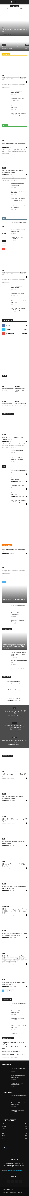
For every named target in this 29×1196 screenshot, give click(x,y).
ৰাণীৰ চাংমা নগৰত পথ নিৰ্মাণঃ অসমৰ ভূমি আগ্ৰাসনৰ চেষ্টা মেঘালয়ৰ (12, 171)
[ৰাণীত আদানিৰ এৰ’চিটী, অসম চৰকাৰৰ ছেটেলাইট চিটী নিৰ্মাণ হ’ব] (5, 100)
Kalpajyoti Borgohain (7, 1051)
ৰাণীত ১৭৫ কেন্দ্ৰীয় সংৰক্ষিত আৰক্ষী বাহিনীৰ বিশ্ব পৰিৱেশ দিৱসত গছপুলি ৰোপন (14, 865)
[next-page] (5, 121)
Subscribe (24, 333)
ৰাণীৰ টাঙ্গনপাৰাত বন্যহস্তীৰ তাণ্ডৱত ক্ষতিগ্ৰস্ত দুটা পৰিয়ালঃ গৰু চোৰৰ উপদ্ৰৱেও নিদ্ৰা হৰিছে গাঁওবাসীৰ (14, 645)
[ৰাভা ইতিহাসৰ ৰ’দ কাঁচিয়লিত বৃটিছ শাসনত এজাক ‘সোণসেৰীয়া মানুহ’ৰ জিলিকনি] (5, 459)
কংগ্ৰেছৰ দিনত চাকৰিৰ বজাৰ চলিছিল (17, 668)
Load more (14, 1033)
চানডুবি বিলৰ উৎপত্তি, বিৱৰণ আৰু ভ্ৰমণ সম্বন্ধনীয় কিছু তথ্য (12, 438)
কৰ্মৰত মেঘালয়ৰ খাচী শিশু (14, 698)
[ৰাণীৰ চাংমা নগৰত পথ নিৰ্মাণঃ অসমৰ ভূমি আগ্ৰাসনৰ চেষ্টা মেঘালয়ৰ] (11, 43)
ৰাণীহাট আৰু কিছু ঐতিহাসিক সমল (17, 450)
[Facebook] (8, 1181)
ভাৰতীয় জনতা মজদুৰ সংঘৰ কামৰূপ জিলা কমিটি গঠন (14, 8)
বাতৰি (3, 27)
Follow (25, 329)
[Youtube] (20, 1181)
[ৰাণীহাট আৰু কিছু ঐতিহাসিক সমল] (5, 452)
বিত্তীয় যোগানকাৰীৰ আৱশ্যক (14, 690)
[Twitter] (16, 1181)
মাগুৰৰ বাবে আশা (17, 1051)
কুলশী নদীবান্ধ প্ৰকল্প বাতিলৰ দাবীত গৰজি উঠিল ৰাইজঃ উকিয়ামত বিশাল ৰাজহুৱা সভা (14, 934)
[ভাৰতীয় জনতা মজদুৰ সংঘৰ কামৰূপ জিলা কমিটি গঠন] (14, 23)
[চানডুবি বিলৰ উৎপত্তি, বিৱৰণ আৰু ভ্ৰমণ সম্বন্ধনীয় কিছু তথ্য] (14, 426)
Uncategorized (5, 906)
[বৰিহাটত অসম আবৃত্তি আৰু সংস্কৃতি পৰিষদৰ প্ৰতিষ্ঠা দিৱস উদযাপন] (14, 974)
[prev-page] (3, 121)
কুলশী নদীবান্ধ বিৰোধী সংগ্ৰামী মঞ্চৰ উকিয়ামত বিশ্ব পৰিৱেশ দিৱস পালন (14, 887)
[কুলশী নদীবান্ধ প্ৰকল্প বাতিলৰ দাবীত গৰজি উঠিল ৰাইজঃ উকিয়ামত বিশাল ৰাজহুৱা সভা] (14, 925)
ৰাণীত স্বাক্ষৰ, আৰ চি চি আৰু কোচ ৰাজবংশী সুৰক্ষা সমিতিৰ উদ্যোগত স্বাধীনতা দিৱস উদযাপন (18, 654)
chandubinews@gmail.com (15, 1170)
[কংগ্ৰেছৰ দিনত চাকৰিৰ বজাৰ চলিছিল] (5, 670)
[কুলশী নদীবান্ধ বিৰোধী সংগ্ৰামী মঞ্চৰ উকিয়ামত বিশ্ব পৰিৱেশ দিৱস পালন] (5, 208)
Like (26, 325)
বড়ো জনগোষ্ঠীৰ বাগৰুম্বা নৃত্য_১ (14, 681)
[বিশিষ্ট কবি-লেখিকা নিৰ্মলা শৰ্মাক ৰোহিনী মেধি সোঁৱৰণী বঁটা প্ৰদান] (5, 108)
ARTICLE (3, 167)
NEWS (17, 401)
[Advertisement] (14, 353)
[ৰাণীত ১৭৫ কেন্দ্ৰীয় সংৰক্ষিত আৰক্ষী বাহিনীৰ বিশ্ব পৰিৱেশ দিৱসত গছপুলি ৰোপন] (5, 115)
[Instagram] (12, 1181)
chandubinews (5, 82)
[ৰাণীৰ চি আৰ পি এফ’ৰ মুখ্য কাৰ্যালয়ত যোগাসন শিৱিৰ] (5, 662)
